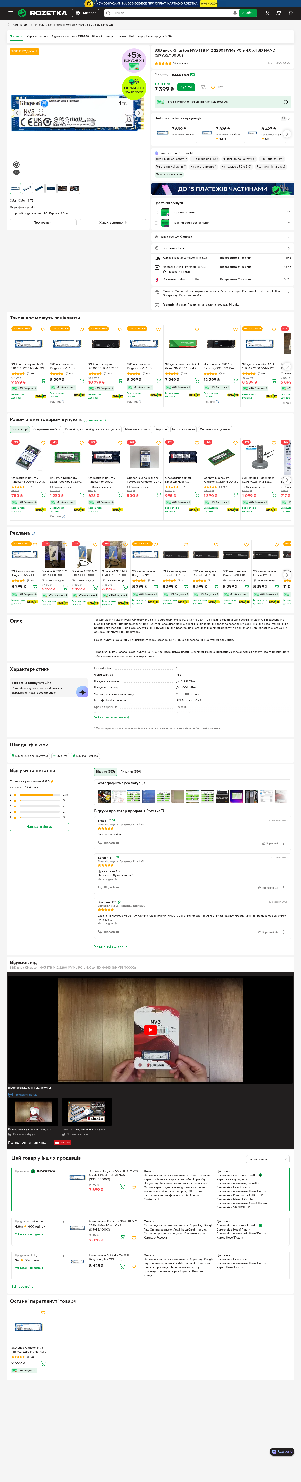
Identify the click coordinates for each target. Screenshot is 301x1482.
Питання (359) (130, 771)
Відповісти (111, 843)
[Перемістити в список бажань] (213, 87)
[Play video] (150, 1030)
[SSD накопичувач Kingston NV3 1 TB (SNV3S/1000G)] (67, 343)
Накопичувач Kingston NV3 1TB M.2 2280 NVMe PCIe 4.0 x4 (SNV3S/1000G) (113, 1225)
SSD (89, 25)
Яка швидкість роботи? (171, 159)
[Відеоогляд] (16, 165)
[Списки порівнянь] (279, 13)
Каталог (89, 13)
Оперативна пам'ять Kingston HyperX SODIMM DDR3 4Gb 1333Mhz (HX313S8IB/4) (104, 480)
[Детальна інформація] (33, 533)
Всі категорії (20, 429)
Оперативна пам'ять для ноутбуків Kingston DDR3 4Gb (144, 480)
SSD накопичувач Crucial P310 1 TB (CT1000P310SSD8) (175, 573)
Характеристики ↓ (113, 222)
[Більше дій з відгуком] (284, 843)
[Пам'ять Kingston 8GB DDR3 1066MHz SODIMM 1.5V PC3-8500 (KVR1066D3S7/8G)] (67, 457)
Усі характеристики (112, 717)
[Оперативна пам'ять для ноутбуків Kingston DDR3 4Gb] (144, 457)
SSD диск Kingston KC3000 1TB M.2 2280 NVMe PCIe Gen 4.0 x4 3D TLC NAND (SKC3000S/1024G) (103, 367)
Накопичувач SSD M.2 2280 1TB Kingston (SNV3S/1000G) (110, 1257)
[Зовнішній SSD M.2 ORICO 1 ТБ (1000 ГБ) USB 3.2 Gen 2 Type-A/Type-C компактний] (55, 554)
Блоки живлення (183, 429)
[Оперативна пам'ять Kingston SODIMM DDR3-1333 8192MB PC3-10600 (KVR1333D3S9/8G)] (221, 457)
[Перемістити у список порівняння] (203, 87)
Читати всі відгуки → (110, 946)
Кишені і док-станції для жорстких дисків (92, 429)
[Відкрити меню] (11, 13)
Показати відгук (26, 1095)
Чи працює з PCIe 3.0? (237, 166)
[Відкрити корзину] (290, 13)
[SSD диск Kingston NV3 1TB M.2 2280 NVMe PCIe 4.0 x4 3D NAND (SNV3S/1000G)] (28, 343)
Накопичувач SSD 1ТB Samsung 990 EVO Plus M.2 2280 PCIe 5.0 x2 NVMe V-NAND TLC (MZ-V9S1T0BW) (220, 367)
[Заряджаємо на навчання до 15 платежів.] (222, 189)
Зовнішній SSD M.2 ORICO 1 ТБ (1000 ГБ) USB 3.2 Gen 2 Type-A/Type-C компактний (54, 573)
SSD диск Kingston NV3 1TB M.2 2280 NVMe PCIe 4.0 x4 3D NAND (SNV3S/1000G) (28, 367)
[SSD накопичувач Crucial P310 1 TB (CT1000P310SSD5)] (236, 554)
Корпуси (161, 429)
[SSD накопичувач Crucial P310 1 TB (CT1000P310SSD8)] (176, 554)
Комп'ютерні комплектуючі (66, 25)
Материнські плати (137, 429)
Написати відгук (39, 827)
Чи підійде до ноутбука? (239, 159)
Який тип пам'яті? (272, 159)
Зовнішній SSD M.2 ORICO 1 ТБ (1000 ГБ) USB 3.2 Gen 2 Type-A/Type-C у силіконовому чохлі (85, 573)
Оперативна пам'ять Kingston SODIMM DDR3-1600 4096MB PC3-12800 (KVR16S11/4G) (28, 480)
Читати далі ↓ (107, 879)
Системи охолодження (215, 429)
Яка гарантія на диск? (271, 166)
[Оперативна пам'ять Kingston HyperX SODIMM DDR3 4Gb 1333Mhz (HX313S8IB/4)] (105, 457)
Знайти (247, 13)
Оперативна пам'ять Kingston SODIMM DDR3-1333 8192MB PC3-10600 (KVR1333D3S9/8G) (220, 480)
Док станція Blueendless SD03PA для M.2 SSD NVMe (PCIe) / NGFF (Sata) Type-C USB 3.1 (258, 480)
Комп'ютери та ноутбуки (28, 25)
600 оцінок (36, 1226)
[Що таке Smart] (40, 396)
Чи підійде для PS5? (205, 159)
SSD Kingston (104, 25)
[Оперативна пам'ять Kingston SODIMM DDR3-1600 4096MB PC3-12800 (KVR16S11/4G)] (28, 457)
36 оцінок (32, 1260)
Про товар (16, 36)
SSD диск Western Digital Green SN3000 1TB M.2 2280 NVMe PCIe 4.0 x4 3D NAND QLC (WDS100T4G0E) (182, 367)
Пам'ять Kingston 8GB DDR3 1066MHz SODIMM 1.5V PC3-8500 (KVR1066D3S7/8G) (66, 480)
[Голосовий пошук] (235, 13)
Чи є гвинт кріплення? (171, 166)
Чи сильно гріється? (204, 166)
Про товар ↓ (43, 222)
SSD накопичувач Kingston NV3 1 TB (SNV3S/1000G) (62, 367)
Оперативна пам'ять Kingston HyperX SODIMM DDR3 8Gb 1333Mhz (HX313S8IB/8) (180, 480)
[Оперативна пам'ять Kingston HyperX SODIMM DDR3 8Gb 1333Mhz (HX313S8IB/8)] (182, 457)
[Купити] (43, 380)
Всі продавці (20, 1286)
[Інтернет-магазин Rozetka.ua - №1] (42, 13)
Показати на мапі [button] (179, 272)
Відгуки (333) (105, 771)
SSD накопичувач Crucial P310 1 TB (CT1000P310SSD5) (235, 573)
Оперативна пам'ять (46, 429)
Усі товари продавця (29, 1234)
